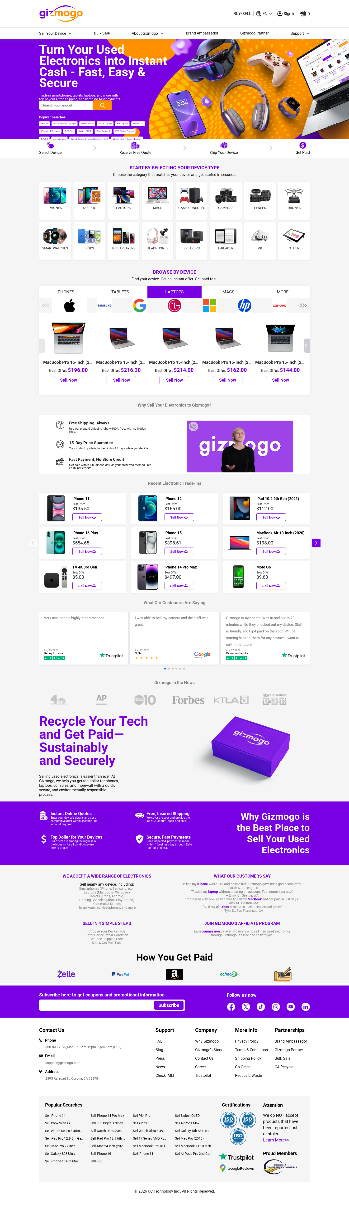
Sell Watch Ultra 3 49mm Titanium (150, 1131)
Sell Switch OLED (187, 1115)
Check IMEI (165, 1075)
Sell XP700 (141, 1123)
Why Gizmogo (207, 1041)
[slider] (147, 658)
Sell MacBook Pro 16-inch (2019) (150, 1146)
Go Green (242, 1067)
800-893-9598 (55, 1047)
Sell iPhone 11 (143, 1154)
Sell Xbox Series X (58, 1123)
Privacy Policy (247, 1041)
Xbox (225, 907)
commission (211, 931)
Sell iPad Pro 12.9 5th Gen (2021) (64, 1138)
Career (200, 1067)
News (160, 1067)
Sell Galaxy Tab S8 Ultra (192, 1131)
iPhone (202, 884)
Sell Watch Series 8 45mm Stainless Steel (64, 1131)
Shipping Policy (248, 1058)
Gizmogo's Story (208, 1050)
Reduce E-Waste (248, 1075)
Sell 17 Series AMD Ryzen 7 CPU (150, 1138)
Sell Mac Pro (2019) (189, 1138)
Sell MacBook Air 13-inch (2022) (194, 1146)
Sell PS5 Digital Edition (107, 1123)
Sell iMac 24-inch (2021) (108, 1146)
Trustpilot (203, 1075)
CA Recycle (284, 1067)
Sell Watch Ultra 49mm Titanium (108, 1131)
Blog (159, 1050)
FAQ (159, 1041)
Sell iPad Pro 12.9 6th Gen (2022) (108, 1138)
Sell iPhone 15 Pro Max (62, 1161)
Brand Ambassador (202, 33)
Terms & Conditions (251, 1050)
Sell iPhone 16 (101, 1154)
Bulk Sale (102, 33)
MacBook (255, 899)
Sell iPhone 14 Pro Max (107, 1115)
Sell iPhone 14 (55, 1115)
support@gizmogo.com (62, 1063)
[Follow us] (231, 1006)
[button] (264, 13)
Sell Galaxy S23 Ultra (60, 1154)
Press (160, 1058)
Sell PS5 (96, 1161)
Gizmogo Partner (254, 33)
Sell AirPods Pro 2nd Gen (193, 1154)
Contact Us (204, 1058)
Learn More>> (276, 1139)
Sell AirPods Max (187, 1123)
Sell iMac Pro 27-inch (60, 1146)
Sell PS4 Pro (142, 1115)
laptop (213, 891)
